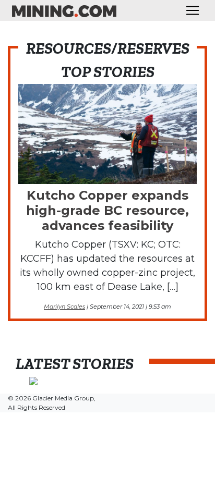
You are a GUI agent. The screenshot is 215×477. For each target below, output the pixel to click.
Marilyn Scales (64, 306)
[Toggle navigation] (192, 10)
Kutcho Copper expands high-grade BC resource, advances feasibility (107, 210)
